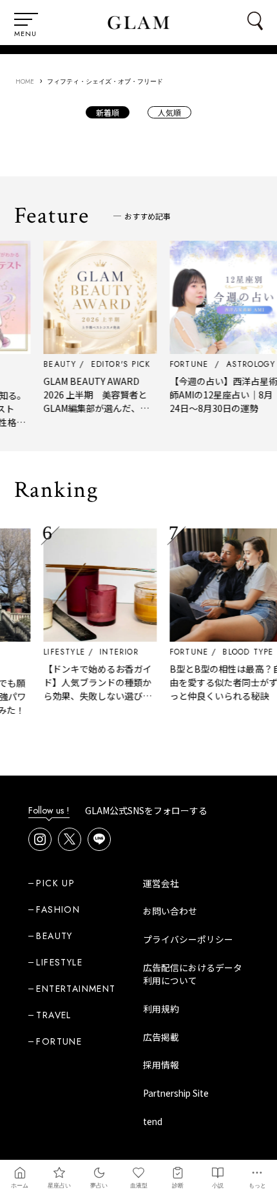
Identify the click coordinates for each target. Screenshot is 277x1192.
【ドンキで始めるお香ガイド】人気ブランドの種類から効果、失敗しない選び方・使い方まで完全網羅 (92, 689)
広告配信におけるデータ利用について (192, 974)
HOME (24, 81)
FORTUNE (183, 652)
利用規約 (161, 1008)
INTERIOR (113, 652)
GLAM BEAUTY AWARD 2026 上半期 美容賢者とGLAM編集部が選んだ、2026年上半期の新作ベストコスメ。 (93, 408)
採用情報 (161, 1064)
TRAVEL (53, 1015)
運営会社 (161, 883)
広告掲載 (161, 1036)
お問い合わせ (170, 910)
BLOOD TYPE (242, 652)
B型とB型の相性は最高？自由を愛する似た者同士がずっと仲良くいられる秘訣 (220, 682)
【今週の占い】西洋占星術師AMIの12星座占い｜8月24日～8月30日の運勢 (218, 394)
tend (152, 1121)
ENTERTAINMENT (75, 988)
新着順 (107, 112)
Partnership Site (176, 1092)
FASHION (58, 909)
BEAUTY (54, 935)
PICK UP (55, 883)
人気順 (169, 112)
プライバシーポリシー (188, 939)
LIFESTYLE (59, 652)
